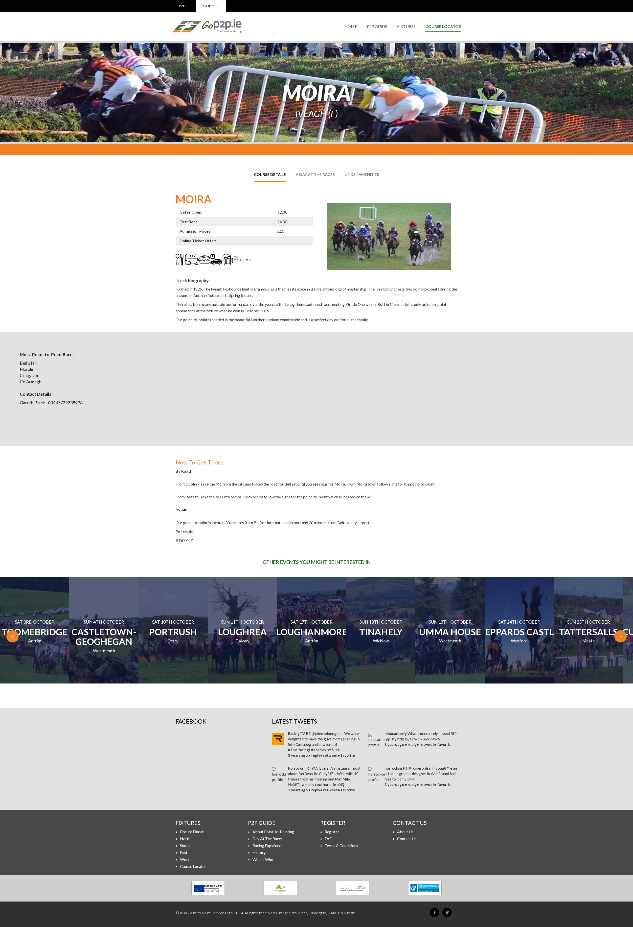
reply (315, 755)
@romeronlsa (419, 768)
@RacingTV (351, 739)
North (185, 838)
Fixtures (406, 26)
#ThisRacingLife (301, 750)
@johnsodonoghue (327, 733)
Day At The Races (267, 838)
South (185, 845)
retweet (330, 755)
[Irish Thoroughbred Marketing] (280, 888)
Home (350, 26)
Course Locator (443, 26)
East (183, 852)
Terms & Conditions (341, 845)
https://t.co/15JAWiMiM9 (418, 739)
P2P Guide (377, 26)
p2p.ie (184, 6)
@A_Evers (320, 768)
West (184, 859)
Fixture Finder (192, 831)
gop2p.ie (211, 6)
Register (332, 831)
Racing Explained (266, 845)
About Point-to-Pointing (273, 831)
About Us (405, 831)
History (259, 852)
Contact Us (406, 838)
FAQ (329, 838)
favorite (348, 755)
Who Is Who (262, 859)
